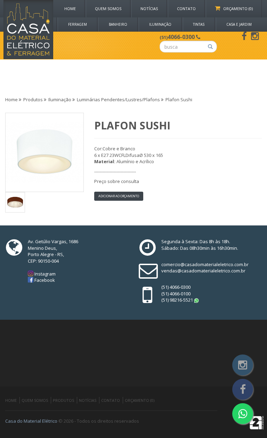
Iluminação (59, 99)
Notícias (149, 8)
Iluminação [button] (160, 24)
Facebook (44, 280)
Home (70, 8)
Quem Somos (108, 8)
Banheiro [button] (118, 24)
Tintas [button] (198, 24)
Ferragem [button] (77, 24)
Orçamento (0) (236, 8)
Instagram (44, 274)
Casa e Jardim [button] (239, 24)
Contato (186, 8)
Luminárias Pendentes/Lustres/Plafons (118, 99)
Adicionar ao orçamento (118, 196)
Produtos (33, 99)
